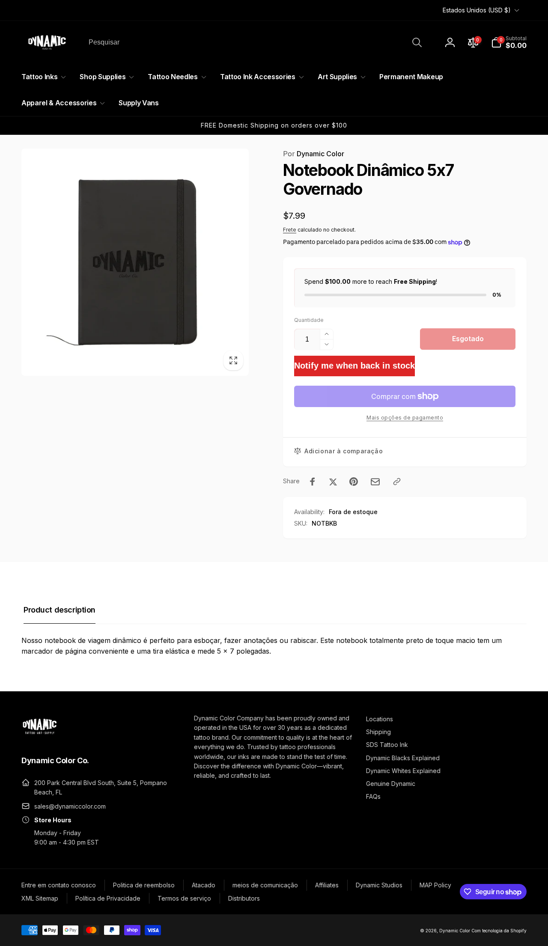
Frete (289, 229)
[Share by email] (375, 481)
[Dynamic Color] (39, 736)
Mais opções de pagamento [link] (404, 417)
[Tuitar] (333, 481)
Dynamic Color (313, 153)
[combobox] (254, 42)
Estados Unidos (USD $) (477, 10)
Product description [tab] (59, 609)
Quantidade (309, 320)
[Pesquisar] (417, 42)
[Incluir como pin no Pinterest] (353, 481)
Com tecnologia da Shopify (499, 930)
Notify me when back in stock (354, 365)
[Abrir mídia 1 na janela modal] (135, 262)
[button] (509, 42)
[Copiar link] (397, 481)
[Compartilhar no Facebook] (312, 481)
